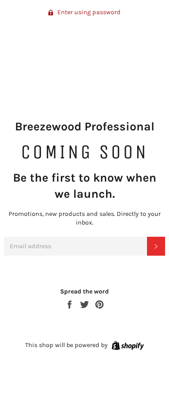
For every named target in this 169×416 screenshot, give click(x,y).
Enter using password (88, 12)
